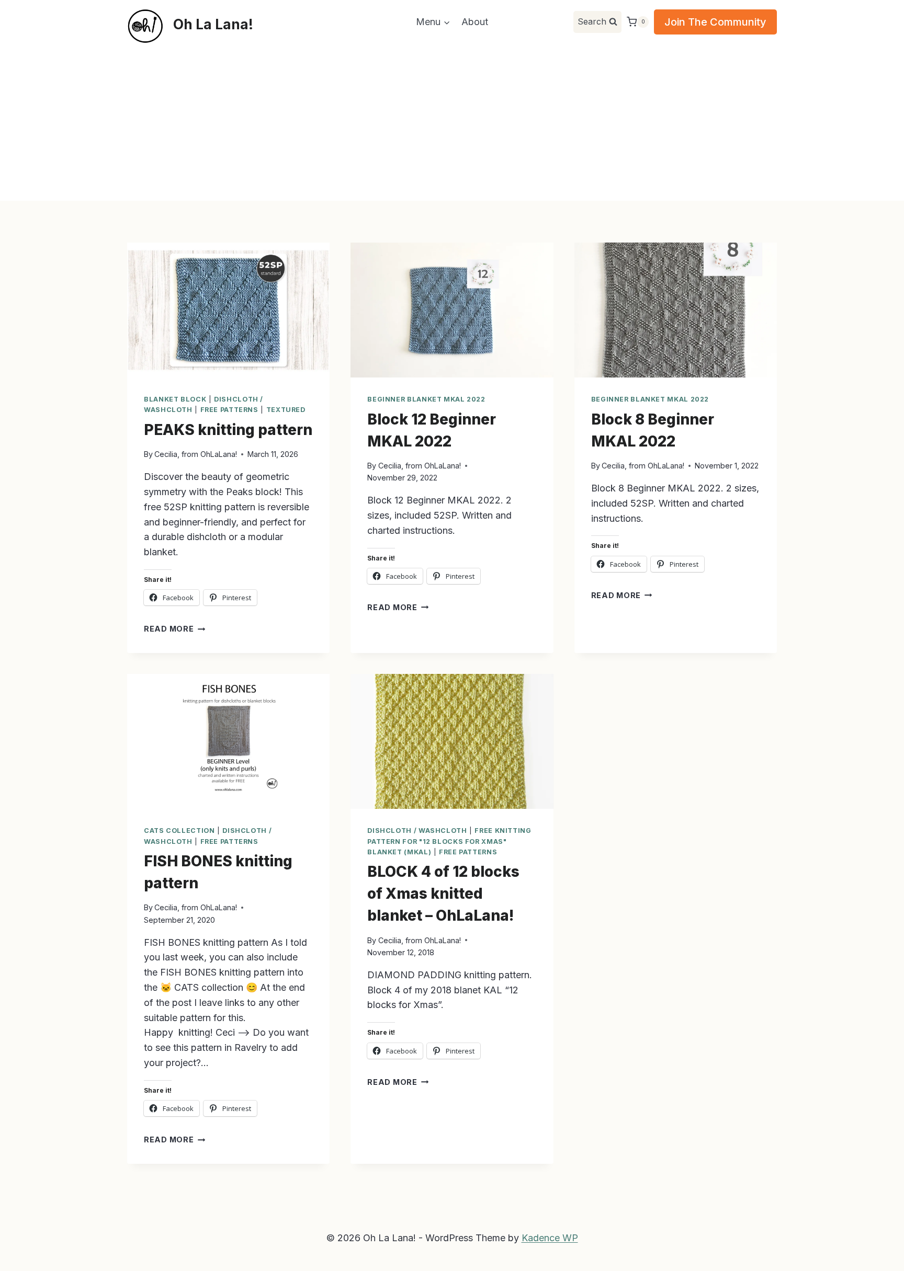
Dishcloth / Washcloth (417, 830)
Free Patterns (229, 410)
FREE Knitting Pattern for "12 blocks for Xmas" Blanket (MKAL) (449, 841)
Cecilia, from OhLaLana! (195, 454)
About (474, 21)
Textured (286, 410)
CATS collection (179, 830)
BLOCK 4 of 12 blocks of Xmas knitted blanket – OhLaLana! (443, 893)
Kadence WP (550, 1237)
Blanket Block (175, 399)
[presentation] (228, 310)
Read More (174, 628)
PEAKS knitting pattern (228, 430)
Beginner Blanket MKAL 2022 (426, 399)
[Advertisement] (452, 122)
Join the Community (715, 22)
